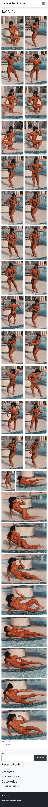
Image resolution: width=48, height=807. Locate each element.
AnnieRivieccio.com (13, 3)
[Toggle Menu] (43, 3)
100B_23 (5, 741)
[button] (12, 32)
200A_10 (5, 744)
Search (4, 753)
